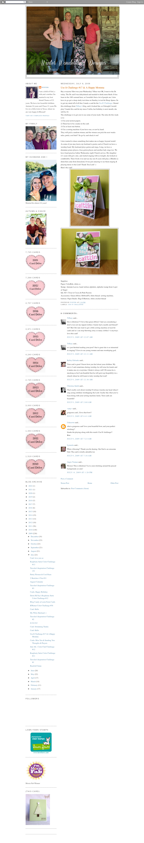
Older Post (114, 483)
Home (90, 483)
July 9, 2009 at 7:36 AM (79, 455)
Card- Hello (34, 609)
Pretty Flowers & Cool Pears (40, 574)
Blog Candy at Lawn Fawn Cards (42, 602)
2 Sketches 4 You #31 (38, 578)
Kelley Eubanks (73, 360)
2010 (31, 529)
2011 (31, 526)
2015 (31, 511)
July (32, 554)
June (33, 670)
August (34, 551)
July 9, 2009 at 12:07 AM (80, 337)
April (33, 678)
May (33, 674)
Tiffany (70, 318)
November (35, 540)
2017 (31, 504)
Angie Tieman (72, 462)
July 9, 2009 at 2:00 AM (79, 402)
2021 (31, 489)
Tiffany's (79, 106)
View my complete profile (37, 116)
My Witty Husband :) (38, 613)
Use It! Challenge (105, 103)
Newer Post (65, 483)
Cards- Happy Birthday (39, 592)
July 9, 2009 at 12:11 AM (80, 354)
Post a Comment (67, 478)
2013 (31, 518)
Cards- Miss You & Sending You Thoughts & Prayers (42, 641)
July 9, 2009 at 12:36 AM (80, 379)
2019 (31, 497)
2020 (31, 493)
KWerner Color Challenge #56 (41, 605)
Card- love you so (36, 558)
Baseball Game (35, 666)
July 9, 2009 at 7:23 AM (79, 438)
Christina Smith (73, 386)
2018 (31, 500)
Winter (45, 87)
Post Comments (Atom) (80, 488)
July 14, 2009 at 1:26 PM (79, 472)
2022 (31, 486)
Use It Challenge (75, 304)
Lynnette (70, 445)
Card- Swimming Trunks (39, 626)
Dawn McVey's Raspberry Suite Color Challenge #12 (42, 597)
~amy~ (69, 408)
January (34, 688)
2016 (31, 508)
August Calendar (36, 581)
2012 (31, 522)
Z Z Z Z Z (33, 623)
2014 (31, 515)
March (33, 681)
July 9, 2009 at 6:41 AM (79, 416)
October (34, 544)
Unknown (71, 422)
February (34, 685)
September (35, 547)
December (35, 536)
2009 (31, 533)
